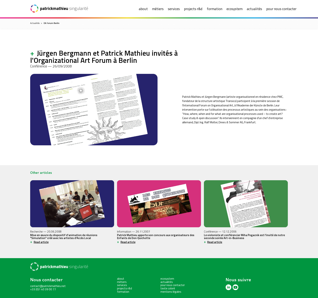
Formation (214, 9)
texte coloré (167, 288)
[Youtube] (235, 287)
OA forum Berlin (51, 23)
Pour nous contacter (281, 9)
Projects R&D (193, 9)
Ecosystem (235, 9)
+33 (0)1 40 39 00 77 (43, 289)
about (143, 9)
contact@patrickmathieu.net (48, 286)
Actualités (254, 9)
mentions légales (170, 291)
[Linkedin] (228, 287)
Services (174, 9)
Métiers (158, 9)
